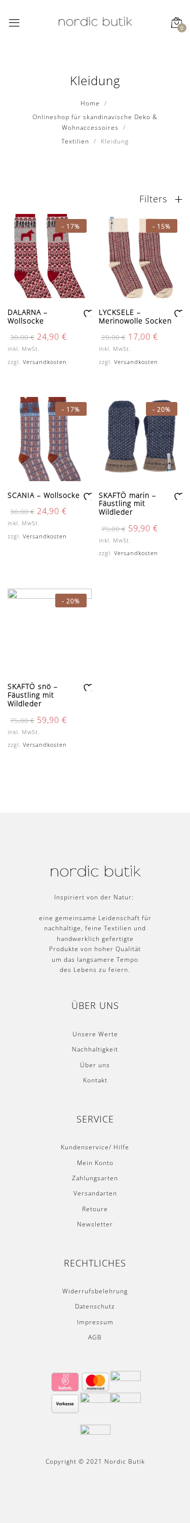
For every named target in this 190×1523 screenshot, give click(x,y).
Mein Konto (95, 1162)
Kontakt (95, 1080)
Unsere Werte (95, 1034)
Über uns (95, 1065)
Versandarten (95, 1193)
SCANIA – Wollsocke (44, 495)
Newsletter (95, 1224)
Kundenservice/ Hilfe (95, 1147)
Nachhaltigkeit (95, 1049)
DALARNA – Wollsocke (28, 316)
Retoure (95, 1209)
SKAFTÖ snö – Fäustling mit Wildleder (33, 694)
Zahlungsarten (95, 1178)
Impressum (95, 1322)
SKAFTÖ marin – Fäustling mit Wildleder (127, 503)
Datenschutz (95, 1306)
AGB (95, 1337)
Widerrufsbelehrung (95, 1291)
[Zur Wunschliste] (87, 312)
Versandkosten (45, 362)
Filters (154, 198)
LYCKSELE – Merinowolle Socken (135, 316)
